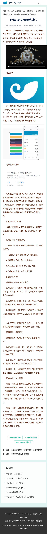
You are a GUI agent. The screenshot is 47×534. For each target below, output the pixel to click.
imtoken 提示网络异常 (14, 492)
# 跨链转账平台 (15, 438)
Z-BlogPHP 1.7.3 (18, 525)
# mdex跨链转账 (31, 438)
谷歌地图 (31, 521)
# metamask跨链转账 (23, 442)
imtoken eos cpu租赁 (13, 474)
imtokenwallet (13, 25)
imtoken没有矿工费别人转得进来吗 (19, 497)
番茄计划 (36, 525)
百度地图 (38, 521)
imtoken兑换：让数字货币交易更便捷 (26, 450)
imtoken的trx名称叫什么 (15, 488)
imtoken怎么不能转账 (20, 454)
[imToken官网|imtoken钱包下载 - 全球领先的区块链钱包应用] (11, 2)
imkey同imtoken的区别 (14, 483)
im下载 (16, 14)
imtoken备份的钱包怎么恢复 (16, 478)
